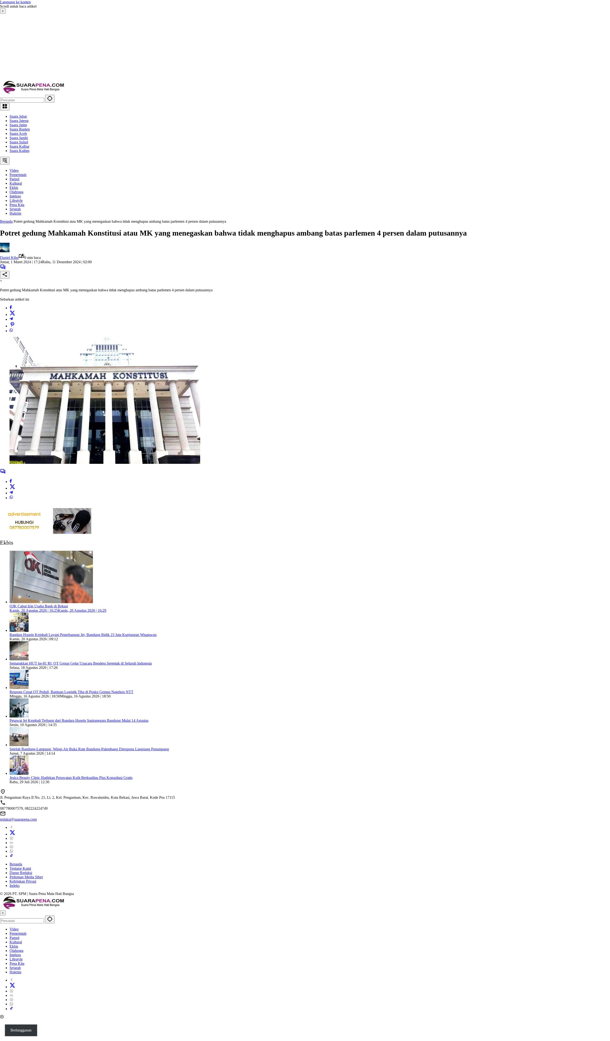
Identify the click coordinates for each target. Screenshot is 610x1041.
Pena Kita (17, 963)
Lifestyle (16, 959)
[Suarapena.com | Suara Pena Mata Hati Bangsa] (33, 93)
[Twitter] (12, 315)
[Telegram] (11, 319)
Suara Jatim (18, 125)
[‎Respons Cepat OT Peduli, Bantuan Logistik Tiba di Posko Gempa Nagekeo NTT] (19, 688)
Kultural (16, 942)
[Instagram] (11, 838)
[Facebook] (11, 308)
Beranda (16, 864)
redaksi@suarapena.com (18, 819)
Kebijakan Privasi (23, 881)
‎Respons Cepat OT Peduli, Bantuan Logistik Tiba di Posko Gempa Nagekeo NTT (71, 692)
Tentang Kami (20, 868)
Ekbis (14, 946)
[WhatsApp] (11, 331)
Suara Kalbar (19, 146)
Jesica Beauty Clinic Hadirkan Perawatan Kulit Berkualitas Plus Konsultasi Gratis (71, 778)
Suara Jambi (19, 138)
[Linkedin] (11, 843)
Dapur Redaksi (21, 873)
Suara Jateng (19, 121)
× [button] (3, 913)
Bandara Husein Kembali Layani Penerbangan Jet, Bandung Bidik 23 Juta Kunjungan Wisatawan (83, 635)
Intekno (15, 955)
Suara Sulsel (19, 142)
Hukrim (15, 972)
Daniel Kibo (9, 258)
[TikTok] (11, 856)
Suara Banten (20, 129)
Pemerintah (18, 933)
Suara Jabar (18, 116)
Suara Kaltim (19, 151)
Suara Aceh (18, 133)
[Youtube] (11, 847)
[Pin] (12, 326)
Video (14, 929)
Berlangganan (20, 1030)
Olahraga (16, 951)
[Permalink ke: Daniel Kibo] (5, 251)
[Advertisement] (143, 47)
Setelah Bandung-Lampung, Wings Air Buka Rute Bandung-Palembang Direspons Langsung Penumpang (89, 749)
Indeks (15, 886)
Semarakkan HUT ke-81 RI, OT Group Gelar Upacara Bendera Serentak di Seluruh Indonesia (81, 663)
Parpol (14, 938)
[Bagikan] (5, 275)
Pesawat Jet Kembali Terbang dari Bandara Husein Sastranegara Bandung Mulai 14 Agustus (79, 720)
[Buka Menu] (5, 107)
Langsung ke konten (15, 2)
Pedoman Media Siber (26, 877)
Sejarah (15, 968)
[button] (50, 99)
